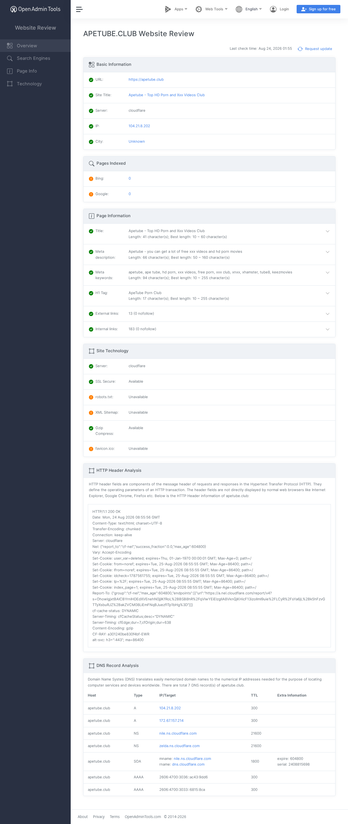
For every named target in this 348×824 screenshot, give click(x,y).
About (83, 816)
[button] (230, 234)
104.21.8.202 (170, 708)
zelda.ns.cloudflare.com (179, 746)
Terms (115, 816)
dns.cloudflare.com (188, 764)
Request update (318, 48)
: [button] (99, 231)
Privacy (99, 816)
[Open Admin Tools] (35, 9)
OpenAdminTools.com (143, 816)
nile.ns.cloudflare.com (178, 733)
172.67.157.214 (171, 720)
